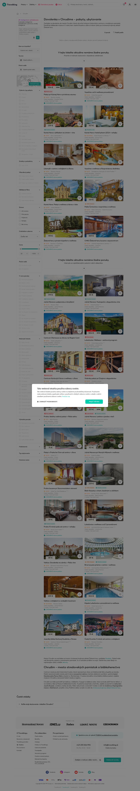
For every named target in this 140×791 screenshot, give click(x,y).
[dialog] (70, 395)
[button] (47, 402)
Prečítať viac (66, 396)
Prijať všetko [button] (94, 401)
